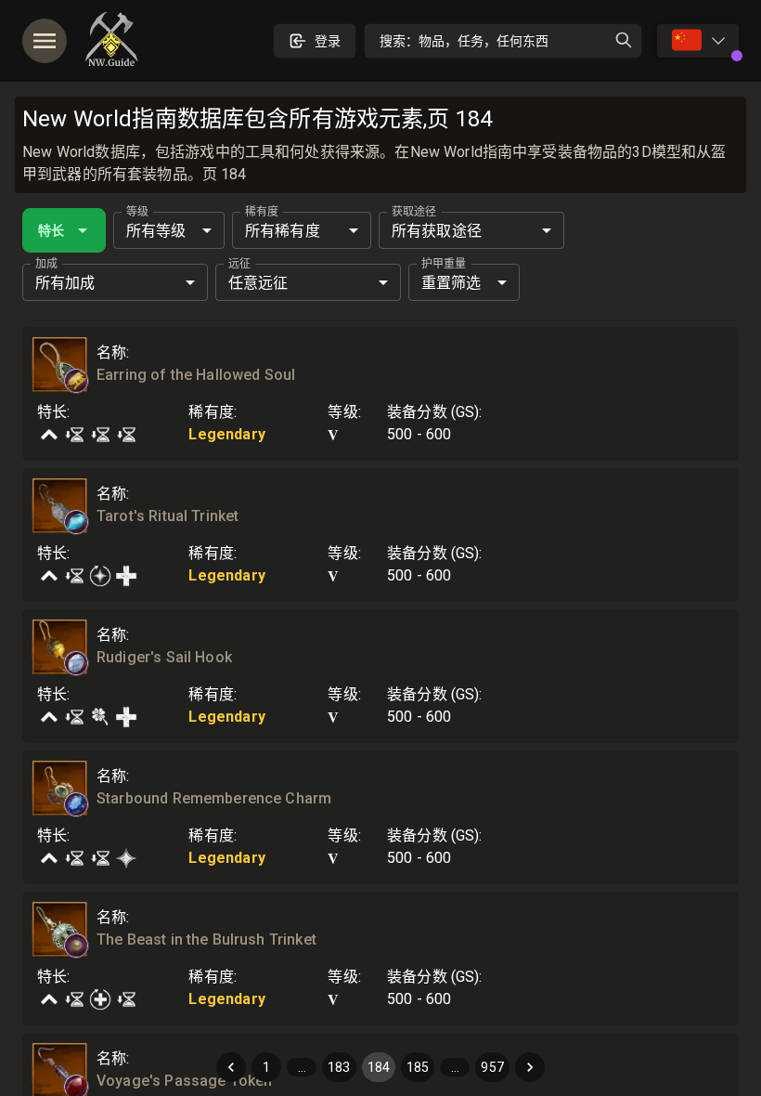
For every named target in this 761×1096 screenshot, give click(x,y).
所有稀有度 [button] (282, 231)
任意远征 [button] (258, 283)
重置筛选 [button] (451, 283)
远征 (239, 263)
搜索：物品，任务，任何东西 (464, 40)
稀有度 (261, 211)
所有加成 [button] (65, 283)
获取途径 (414, 211)
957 (492, 1067)
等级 (137, 211)
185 (417, 1067)
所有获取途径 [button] (437, 231)
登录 (328, 40)
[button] (76, 381)
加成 (46, 263)
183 (339, 1067)
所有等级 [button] (156, 231)
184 (379, 1067)
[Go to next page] (530, 1067)
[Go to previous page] (231, 1067)
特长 (51, 230)
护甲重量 (443, 263)
